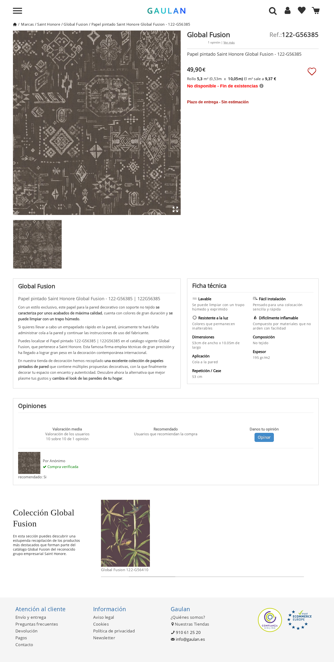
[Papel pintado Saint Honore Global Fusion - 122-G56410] (147, 533)
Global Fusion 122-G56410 (124, 569)
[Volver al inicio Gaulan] (15, 24)
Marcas (27, 24)
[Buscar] (273, 11)
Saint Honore (48, 24)
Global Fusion (76, 24)
